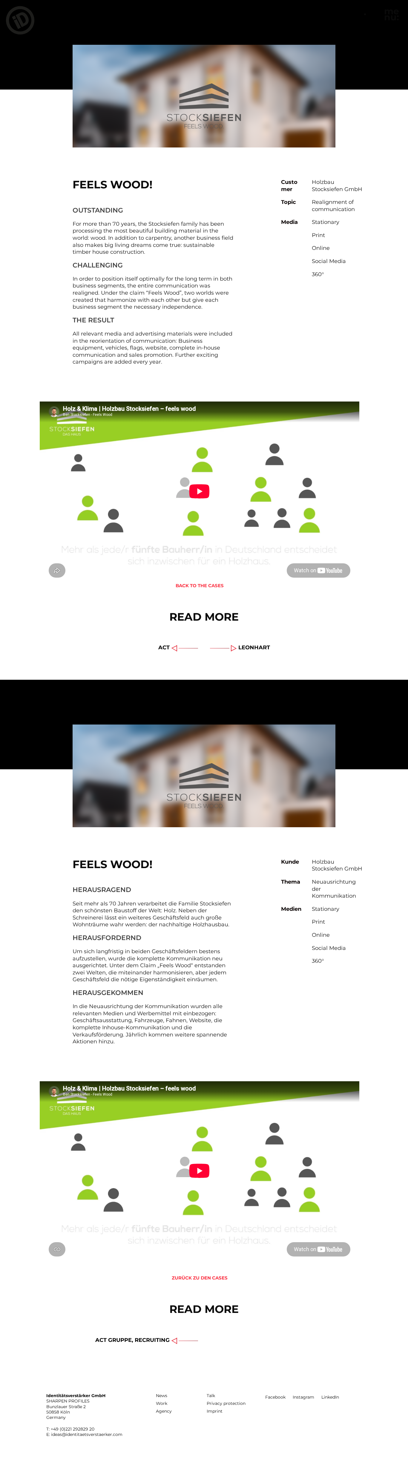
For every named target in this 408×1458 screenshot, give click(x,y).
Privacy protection (226, 1403)
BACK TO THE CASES (200, 585)
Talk (211, 1395)
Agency (164, 1411)
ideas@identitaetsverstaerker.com (86, 1434)
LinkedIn (330, 1397)
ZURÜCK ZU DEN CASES (200, 1278)
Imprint (215, 1411)
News (161, 1395)
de (372, 14)
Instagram (303, 1397)
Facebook (275, 1397)
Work (161, 1403)
